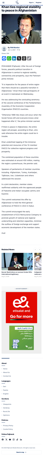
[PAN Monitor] (4, 48)
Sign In (31, 2)
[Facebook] (3, 439)
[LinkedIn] (21, 439)
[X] (6, 439)
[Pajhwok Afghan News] (17, 3)
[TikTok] (17, 439)
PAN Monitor (15, 48)
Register (38, 2)
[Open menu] (3, 2)
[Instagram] (14, 439)
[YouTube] (10, 439)
